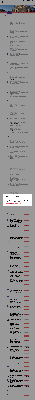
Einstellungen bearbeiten (18, 203)
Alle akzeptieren (10, 203)
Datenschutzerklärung (26, 200)
